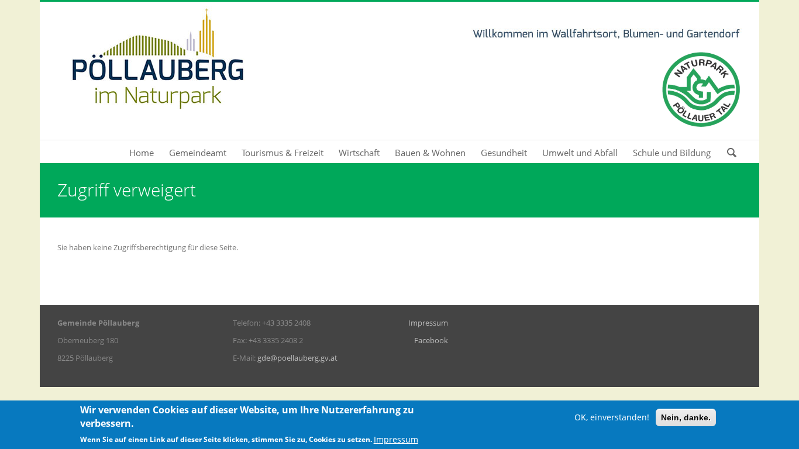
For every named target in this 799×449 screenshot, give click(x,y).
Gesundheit (504, 152)
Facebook (431, 340)
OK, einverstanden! (611, 417)
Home (141, 152)
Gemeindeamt (197, 152)
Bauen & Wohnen (430, 152)
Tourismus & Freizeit (282, 152)
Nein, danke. (686, 417)
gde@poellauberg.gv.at (297, 358)
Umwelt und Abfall (580, 152)
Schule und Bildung (672, 152)
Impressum (428, 322)
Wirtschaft (359, 152)
